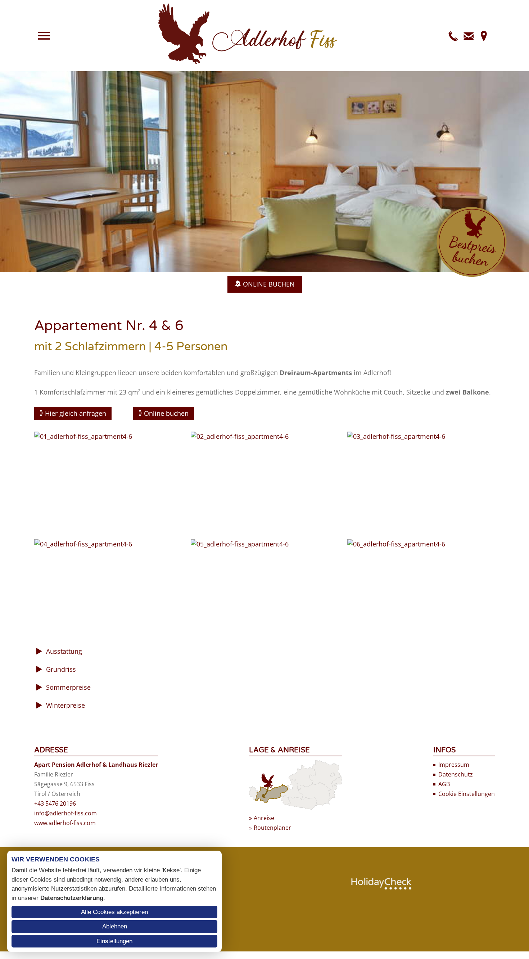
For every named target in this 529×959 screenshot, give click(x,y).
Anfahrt (483, 35)
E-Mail (468, 35)
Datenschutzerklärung (71, 898)
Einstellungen (114, 941)
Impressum (453, 765)
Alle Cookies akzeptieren (114, 912)
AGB (444, 784)
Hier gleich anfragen (75, 413)
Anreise (264, 818)
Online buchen (166, 413)
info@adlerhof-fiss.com (65, 813)
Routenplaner (272, 828)
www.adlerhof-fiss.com (65, 823)
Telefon (453, 35)
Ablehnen (114, 926)
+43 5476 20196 (55, 803)
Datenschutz (455, 774)
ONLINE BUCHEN (269, 284)
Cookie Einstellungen (466, 794)
